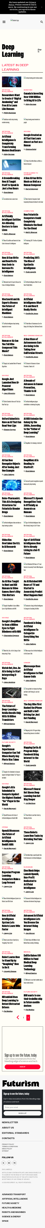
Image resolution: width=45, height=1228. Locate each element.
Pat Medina (8, 1011)
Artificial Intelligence (7, 90)
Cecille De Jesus (32, 314)
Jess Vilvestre (9, 393)
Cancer (27, 663)
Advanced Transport (14, 1194)
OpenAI (5, 827)
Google (27, 131)
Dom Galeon (8, 192)
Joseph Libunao (10, 971)
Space (5, 1221)
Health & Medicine (11, 1208)
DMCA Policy (7, 1149)
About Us (8, 1127)
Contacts (8, 1138)
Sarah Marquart (32, 722)
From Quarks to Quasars (31, 173)
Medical (27, 952)
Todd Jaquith (31, 272)
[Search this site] (41, 22)
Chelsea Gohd (31, 149)
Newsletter (10, 1122)
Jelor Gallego (9, 475)
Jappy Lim (30, 843)
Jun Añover (30, 933)
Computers (29, 211)
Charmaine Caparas (11, 636)
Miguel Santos (9, 724)
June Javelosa (9, 682)
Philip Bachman (10, 113)
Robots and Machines (14, 1212)
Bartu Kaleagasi (32, 189)
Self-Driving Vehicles (33, 335)
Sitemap (5, 1151)
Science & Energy (11, 1216)
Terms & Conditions (10, 1146)
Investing (28, 90)
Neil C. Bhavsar (10, 234)
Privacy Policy (8, 1144)
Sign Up (22, 1067)
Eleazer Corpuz (10, 430)
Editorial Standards (15, 1133)
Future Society (9, 742)
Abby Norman (31, 104)
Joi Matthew (30, 803)
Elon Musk (28, 867)
